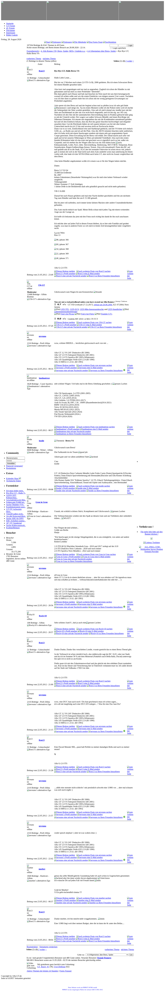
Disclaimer (10, 30)
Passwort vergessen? (14, 466)
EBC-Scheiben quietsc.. (16, 521)
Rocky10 (43, 616)
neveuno (42, 336)
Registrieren (11, 468)
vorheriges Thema (33, 58)
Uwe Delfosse (59, 967)
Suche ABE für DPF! (15, 518)
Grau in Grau (42, 502)
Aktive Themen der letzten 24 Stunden (42, 971)
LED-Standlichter (115, 309)
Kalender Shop (12, 478)
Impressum (10, 33)
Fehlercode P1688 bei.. (15, 502)
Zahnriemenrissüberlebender (65, 312)
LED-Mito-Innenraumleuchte (92, 309)
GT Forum (10, 26)
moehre (42, 869)
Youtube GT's (106, 314)
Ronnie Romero (104, 958)
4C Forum (10, 28)
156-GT (41, 285)
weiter (129, 61)
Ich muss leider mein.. (15, 491)
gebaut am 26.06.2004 (103, 305)
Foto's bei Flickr (87, 314)
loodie (41, 441)
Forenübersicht (33, 51)
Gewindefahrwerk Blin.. (16, 500)
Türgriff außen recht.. (15, 514)
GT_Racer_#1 (43, 967)
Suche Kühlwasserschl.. (16, 525)
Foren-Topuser (66, 971)
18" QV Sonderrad (14, 523)
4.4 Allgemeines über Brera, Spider (101, 51)
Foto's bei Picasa (67, 314)
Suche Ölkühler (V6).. (15, 505)
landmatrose (44, 378)
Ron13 (42, 71)
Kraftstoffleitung (13, 528)
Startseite (10, 23)
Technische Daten (13, 481)
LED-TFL (65, 309)
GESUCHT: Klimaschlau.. (11, 496)
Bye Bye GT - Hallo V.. (16, 493)
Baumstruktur (32, 947)
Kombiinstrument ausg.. (16, 507)
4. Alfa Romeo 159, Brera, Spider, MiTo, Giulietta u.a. (63, 51)
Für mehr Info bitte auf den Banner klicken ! (152, 533)
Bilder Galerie (12, 35)
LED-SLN (74, 309)
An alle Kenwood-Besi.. (16, 516)
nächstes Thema (49, 58)
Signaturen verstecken (48, 947)
